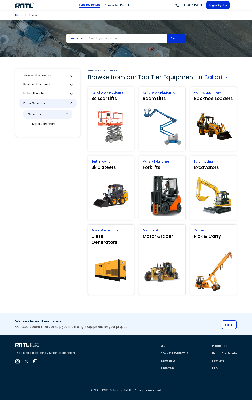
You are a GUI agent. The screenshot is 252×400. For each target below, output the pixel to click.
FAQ (215, 368)
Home (19, 15)
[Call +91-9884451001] (177, 5)
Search (176, 38)
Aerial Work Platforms (37, 75)
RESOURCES (219, 346)
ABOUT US (167, 368)
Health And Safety (224, 353)
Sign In (229, 324)
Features (218, 361)
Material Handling (34, 93)
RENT (163, 346)
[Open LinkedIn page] (35, 361)
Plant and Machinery (36, 84)
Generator (34, 114)
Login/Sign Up (218, 5)
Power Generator (34, 103)
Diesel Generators (43, 124)
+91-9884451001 (191, 5)
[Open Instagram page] (17, 361)
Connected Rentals (117, 5)
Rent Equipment (89, 4)
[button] (48, 75)
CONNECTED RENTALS (174, 353)
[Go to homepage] (24, 5)
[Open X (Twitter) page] (26, 361)
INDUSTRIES (168, 361)
